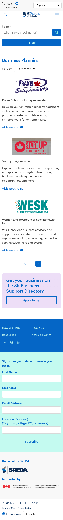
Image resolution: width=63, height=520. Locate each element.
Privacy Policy (24, 508)
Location (15, 419)
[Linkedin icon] (19, 342)
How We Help (11, 327)
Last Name (9, 387)
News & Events (41, 334)
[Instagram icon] (12, 342)
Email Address (12, 403)
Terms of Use (8, 508)
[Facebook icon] (5, 342)
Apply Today (31, 300)
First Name (9, 372)
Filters (31, 42)
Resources (9, 334)
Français (7, 3)
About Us (37, 327)
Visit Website (10, 127)
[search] (26, 32)
